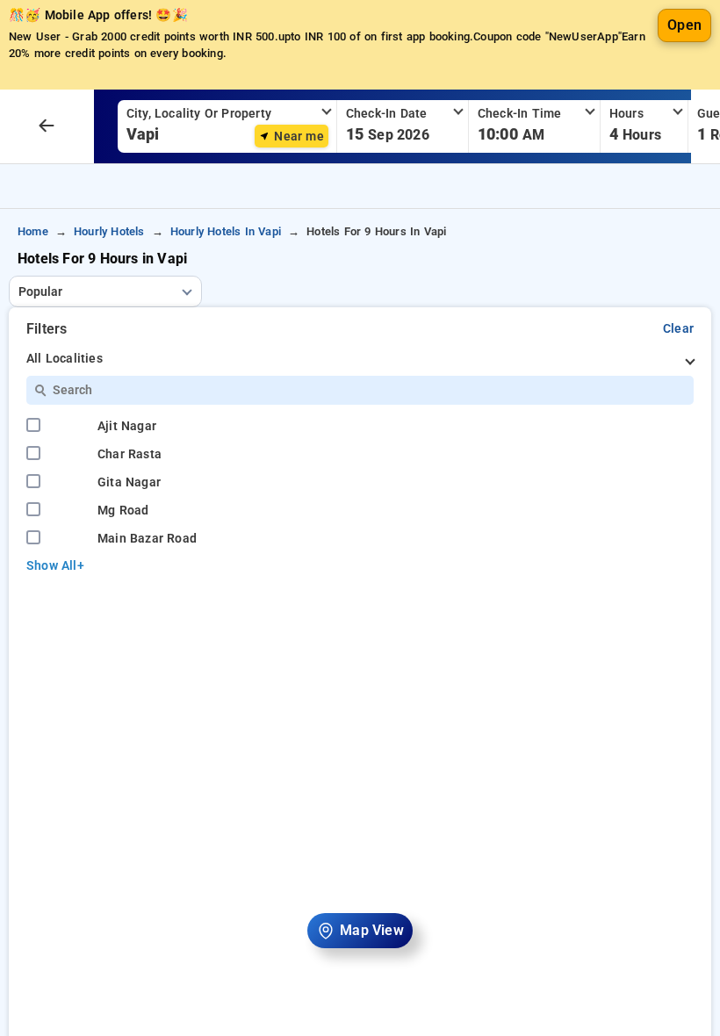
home (33, 231)
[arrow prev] (46, 126)
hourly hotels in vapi (225, 231)
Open (684, 25)
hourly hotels (109, 231)
